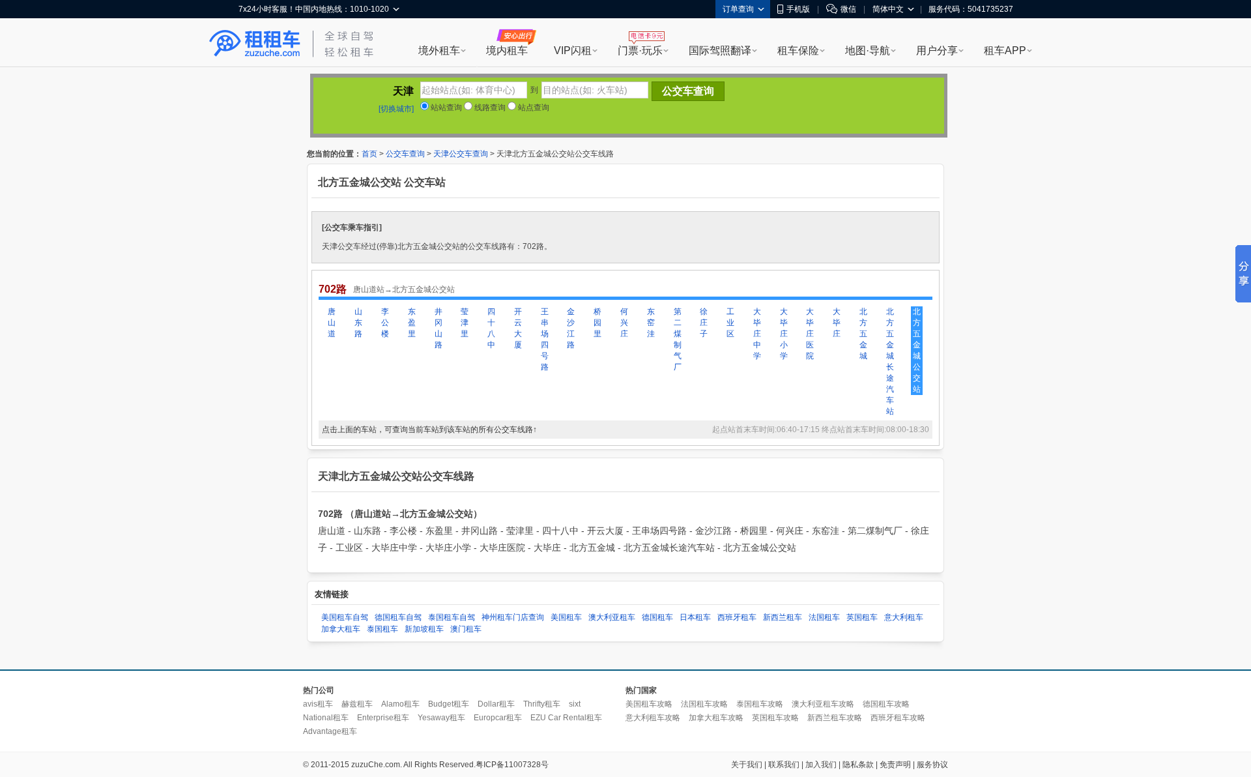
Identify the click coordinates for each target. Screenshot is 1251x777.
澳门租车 (466, 629)
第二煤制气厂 (678, 339)
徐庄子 (704, 322)
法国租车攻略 (704, 704)
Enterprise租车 (383, 717)
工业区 (730, 322)
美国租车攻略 (649, 704)
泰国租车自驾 (451, 617)
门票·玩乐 (640, 50)
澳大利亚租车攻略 (823, 704)
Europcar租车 (498, 717)
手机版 (798, 9)
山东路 (358, 322)
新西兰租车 (782, 617)
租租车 (254, 43)
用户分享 (937, 50)
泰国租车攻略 (759, 704)
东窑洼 (651, 322)
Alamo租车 (400, 704)
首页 (369, 153)
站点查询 (532, 107)
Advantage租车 (330, 731)
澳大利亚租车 (611, 617)
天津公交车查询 (460, 153)
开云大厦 (518, 328)
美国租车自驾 (344, 617)
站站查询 (445, 107)
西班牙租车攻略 (897, 717)
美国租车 (566, 617)
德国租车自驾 (398, 617)
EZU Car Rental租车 (566, 717)
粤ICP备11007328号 (512, 764)
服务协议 (932, 764)
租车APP (1005, 50)
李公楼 (385, 322)
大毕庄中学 (757, 333)
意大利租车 (903, 617)
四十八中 (491, 328)
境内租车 (507, 50)
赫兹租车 (357, 704)
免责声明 (895, 764)
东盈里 (412, 322)
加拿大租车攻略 (716, 717)
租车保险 (798, 50)
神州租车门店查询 (513, 617)
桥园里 (597, 322)
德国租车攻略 (886, 704)
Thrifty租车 (541, 704)
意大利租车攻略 (653, 717)
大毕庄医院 (810, 333)
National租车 (326, 717)
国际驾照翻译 (720, 50)
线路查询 (489, 107)
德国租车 (657, 617)
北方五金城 (863, 333)
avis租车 (318, 704)
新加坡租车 (424, 629)
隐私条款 (858, 764)
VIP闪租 (573, 50)
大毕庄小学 (784, 333)
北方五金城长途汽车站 (890, 361)
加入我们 (821, 764)
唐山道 (332, 322)
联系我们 (783, 764)
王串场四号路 (545, 339)
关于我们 (746, 764)
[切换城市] (396, 108)
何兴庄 (624, 322)
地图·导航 (867, 50)
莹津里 (464, 322)
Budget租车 (448, 704)
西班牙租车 (736, 617)
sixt (575, 704)
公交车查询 (405, 153)
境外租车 (439, 50)
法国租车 (824, 617)
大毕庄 (837, 322)
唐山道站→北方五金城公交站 (404, 289)
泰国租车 (382, 629)
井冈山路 (438, 328)
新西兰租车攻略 (834, 717)
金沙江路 (571, 328)
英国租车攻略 (775, 717)
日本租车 (695, 617)
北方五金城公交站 (917, 350)
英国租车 (862, 617)
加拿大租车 (340, 629)
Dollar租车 (496, 704)
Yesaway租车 (441, 717)
